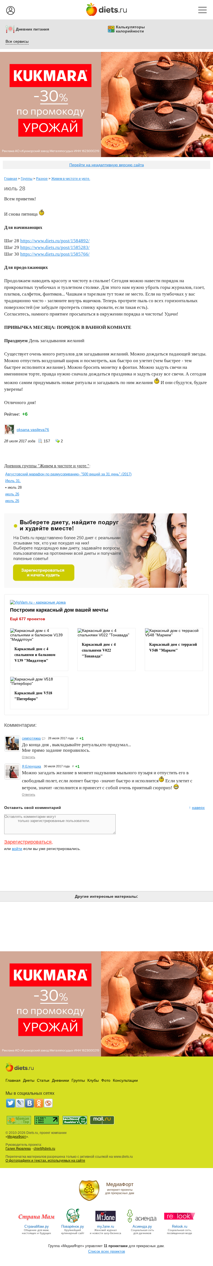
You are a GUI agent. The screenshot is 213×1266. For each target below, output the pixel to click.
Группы (26, 179)
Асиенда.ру (142, 1226)
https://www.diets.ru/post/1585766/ (55, 254)
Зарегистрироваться (28, 842)
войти (17, 848)
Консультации (125, 1080)
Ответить (28, 757)
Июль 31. (13, 481)
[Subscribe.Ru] (48, 1103)
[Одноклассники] (38, 1103)
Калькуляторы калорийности (130, 29)
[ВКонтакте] (29, 1103)
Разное (42, 179)
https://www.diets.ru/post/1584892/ (55, 240)
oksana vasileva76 (33, 429)
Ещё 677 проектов (27, 619)
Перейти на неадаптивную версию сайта (106, 165)
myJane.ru (105, 1226)
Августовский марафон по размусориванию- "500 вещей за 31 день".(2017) (68, 474)
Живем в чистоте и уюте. (70, 179)
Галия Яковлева (18, 1149)
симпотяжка (31, 738)
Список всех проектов (106, 1251)
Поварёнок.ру (72, 1226)
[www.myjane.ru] (105, 1222)
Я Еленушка (31, 766)
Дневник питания (32, 29)
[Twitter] (10, 1103)
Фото (105, 1080)
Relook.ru (179, 1226)
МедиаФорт (16, 1137)
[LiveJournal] (20, 1103)
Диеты (28, 1080)
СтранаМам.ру (36, 1226)
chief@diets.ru (44, 1149)
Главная (10, 179)
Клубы (93, 1080)
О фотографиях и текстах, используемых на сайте (45, 1160)
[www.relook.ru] (180, 1222)
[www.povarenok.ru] (72, 1222)
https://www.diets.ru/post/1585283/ (55, 247)
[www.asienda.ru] (142, 1222)
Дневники (60, 1080)
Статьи (43, 1080)
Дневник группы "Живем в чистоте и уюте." (46, 465)
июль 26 (12, 494)
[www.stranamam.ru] (36, 1222)
